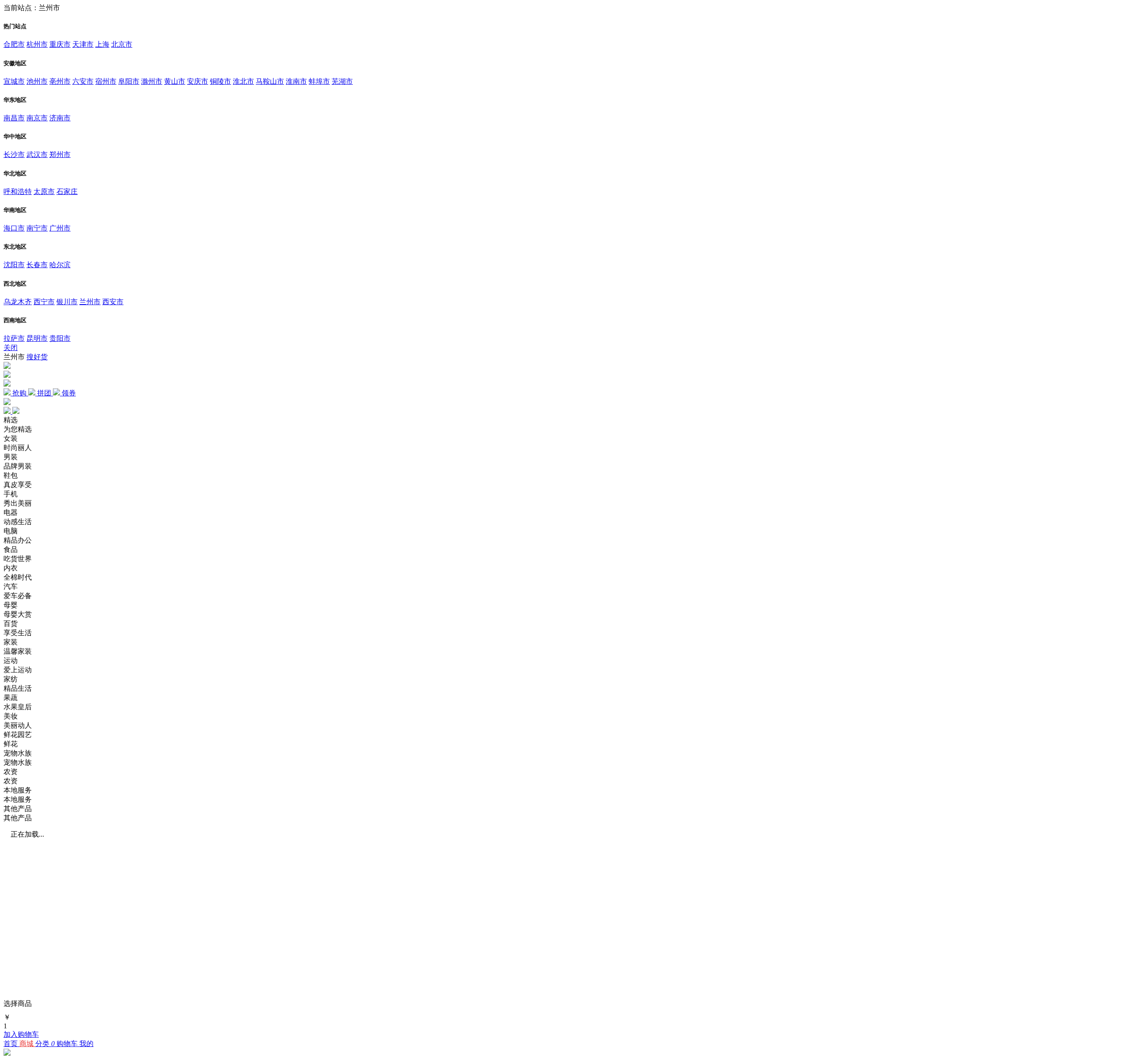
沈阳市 (14, 264)
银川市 (67, 301)
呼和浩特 (18, 191)
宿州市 (105, 81)
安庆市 (197, 81)
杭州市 (37, 44)
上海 (102, 44)
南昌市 (14, 118)
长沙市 (14, 154)
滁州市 (151, 81)
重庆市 (60, 44)
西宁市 (44, 301)
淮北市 (243, 81)
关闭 (11, 347)
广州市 (60, 228)
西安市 (112, 301)
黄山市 (174, 81)
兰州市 (90, 301)
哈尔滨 (60, 264)
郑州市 (60, 154)
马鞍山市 (270, 81)
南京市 (37, 118)
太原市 (44, 191)
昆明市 (37, 338)
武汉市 (37, 154)
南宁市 (37, 228)
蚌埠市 (319, 81)
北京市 (121, 44)
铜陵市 (220, 81)
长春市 (37, 264)
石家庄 (67, 191)
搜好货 (37, 357)
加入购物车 (21, 1034)
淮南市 (296, 81)
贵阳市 (60, 338)
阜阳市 (128, 81)
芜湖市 (342, 81)
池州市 (37, 81)
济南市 (60, 118)
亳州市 (60, 81)
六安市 (82, 81)
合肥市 (14, 44)
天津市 (82, 44)
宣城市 (14, 81)
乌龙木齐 (18, 301)
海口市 (14, 228)
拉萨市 (14, 338)
